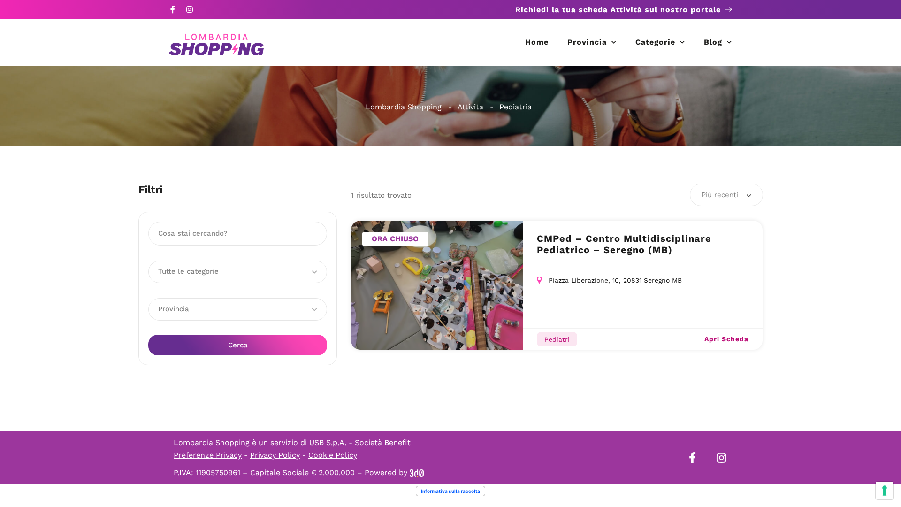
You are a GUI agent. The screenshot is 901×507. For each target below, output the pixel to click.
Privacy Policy (275, 455)
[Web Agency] (417, 472)
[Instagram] (189, 9)
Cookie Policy (332, 455)
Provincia (587, 42)
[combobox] (726, 195)
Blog (713, 42)
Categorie (655, 42)
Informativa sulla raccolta (450, 491)
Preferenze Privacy (208, 455)
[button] (237, 272)
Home (537, 42)
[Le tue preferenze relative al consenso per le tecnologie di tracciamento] (884, 490)
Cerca (238, 345)
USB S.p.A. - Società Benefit (360, 442)
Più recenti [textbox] (720, 195)
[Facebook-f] (172, 9)
